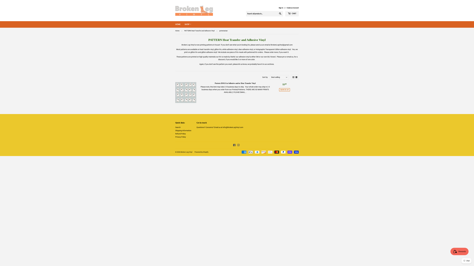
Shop (187, 24)
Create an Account (293, 8)
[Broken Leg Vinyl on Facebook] (234, 145)
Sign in (281, 8)
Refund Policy (180, 134)
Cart (293, 13)
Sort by (265, 77)
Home (178, 24)
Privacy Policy (180, 137)
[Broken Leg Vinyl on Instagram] (238, 145)
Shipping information (183, 131)
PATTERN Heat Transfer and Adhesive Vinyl (199, 31)
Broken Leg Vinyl (186, 152)
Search (178, 127)
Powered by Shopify (201, 152)
